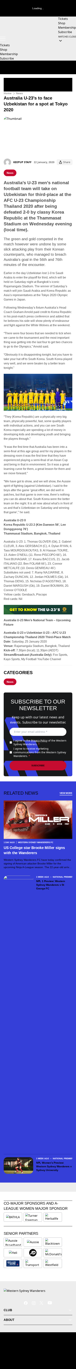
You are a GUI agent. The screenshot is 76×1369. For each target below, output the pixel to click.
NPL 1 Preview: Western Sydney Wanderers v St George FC (50, 885)
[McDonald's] (53, 1252)
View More (66, 793)
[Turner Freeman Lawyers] (33, 1217)
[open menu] (3, 38)
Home (7, 93)
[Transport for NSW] (33, 1263)
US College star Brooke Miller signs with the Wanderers (34, 850)
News (19, 93)
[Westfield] (53, 1263)
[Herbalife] (53, 1217)
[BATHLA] (13, 1217)
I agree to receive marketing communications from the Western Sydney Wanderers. (39, 752)
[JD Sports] (33, 1252)
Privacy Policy (39, 740)
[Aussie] (33, 1242)
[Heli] (13, 1252)
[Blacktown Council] (53, 1242)
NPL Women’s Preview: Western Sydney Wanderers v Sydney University (54, 1166)
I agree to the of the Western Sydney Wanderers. (39, 742)
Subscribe (38, 765)
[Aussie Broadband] (13, 1242)
